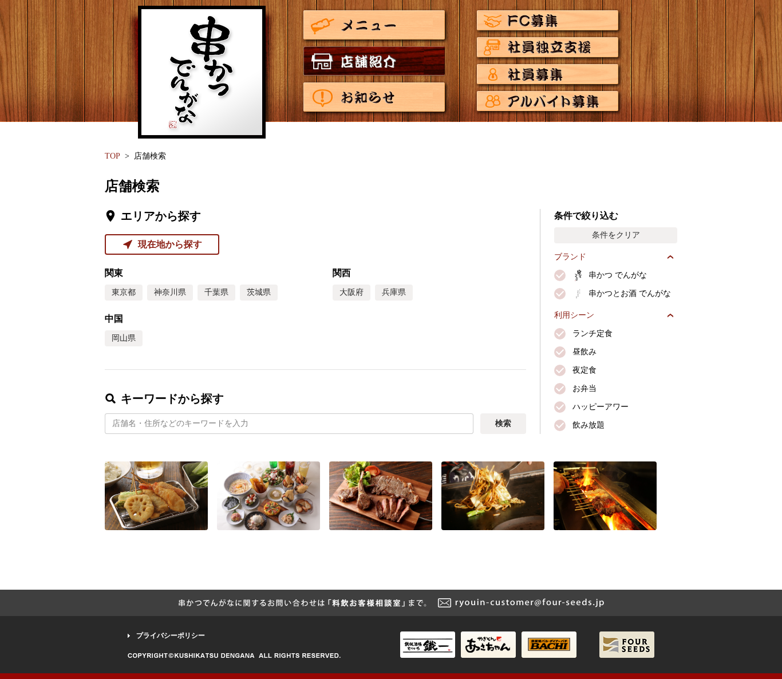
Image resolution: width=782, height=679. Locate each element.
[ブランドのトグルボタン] (670, 257)
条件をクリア (616, 235)
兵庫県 (394, 292)
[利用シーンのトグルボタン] (670, 315)
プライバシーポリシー (170, 635)
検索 (503, 423)
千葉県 (216, 292)
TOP (112, 156)
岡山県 (124, 338)
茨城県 (259, 292)
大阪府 (351, 292)
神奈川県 (170, 292)
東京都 (124, 292)
